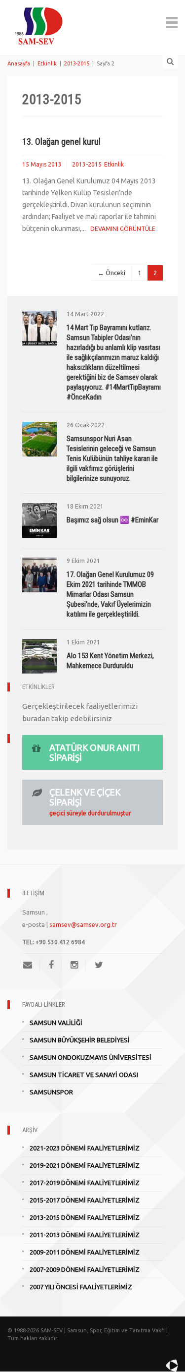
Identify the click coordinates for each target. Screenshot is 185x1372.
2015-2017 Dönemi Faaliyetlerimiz (85, 1200)
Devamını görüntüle (122, 229)
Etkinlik (47, 63)
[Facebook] (51, 965)
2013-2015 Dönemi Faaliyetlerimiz (85, 1217)
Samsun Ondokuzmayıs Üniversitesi (90, 1057)
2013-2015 (76, 63)
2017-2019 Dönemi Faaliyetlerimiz (85, 1182)
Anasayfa (18, 63)
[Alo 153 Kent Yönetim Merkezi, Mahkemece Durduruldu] (39, 655)
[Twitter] (99, 965)
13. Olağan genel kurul (61, 141)
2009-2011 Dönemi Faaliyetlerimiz (85, 1252)
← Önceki (111, 272)
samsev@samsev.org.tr (83, 924)
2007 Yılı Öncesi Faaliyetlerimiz (81, 1286)
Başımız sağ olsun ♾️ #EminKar (112, 519)
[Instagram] (74, 965)
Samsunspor (51, 1091)
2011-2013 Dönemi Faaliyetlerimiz (85, 1234)
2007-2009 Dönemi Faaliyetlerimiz (85, 1269)
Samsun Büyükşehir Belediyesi (80, 1039)
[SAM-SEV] (38, 21)
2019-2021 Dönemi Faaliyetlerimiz (85, 1165)
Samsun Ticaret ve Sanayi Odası (84, 1074)
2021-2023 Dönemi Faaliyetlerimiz (85, 1147)
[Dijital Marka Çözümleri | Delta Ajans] (149, 1366)
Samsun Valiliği (56, 1022)
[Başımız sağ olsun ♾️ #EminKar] (39, 519)
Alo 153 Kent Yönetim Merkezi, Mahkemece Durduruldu (110, 660)
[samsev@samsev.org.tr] (31, 965)
